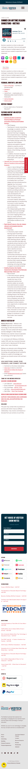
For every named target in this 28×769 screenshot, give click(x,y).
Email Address (7, 528)
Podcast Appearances (6, 745)
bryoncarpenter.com (21, 385)
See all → (3, 669)
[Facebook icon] (8, 753)
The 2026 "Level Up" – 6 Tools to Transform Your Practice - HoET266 (13, 640)
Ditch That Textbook (17, 391)
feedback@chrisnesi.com (15, 373)
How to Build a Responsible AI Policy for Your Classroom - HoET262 (12, 659)
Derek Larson (8, 101)
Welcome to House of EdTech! (14, 2)
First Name (6, 534)
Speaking (3, 741)
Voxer (6, 91)
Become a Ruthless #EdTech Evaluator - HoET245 (13, 596)
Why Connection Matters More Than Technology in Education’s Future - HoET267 (14, 634)
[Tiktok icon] (14, 753)
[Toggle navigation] (23, 8)
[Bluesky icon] (5, 753)
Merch (2, 736)
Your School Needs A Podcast (20, 735)
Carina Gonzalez (8, 99)
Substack (17, 747)
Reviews (17, 742)
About (2, 734)
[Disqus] (14, 442)
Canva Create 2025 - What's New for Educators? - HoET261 (13, 665)
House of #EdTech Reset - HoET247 (10, 587)
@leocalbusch (17, 383)
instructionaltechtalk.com (18, 389)
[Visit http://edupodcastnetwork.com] (14, 609)
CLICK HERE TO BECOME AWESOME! (9, 381)
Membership (18, 744)
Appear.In (7, 89)
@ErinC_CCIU (18, 387)
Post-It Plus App (9, 85)
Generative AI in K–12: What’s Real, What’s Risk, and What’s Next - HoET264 (14, 649)
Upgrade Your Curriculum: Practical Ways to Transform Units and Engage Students (14, 163)
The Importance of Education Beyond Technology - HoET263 (14, 591)
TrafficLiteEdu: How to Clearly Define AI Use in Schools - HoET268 (12, 629)
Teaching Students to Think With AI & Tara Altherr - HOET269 (14, 624)
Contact (17, 738)
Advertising (3, 739)
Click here (7, 368)
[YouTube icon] (11, 753)
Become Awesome (19, 740)
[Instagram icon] (2, 753)
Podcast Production (5, 743)
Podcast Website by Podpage (13, 763)
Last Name (6, 539)
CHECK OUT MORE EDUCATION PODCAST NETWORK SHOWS (13, 394)
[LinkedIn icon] (17, 753)
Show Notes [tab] (6, 67)
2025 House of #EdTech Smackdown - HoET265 (13, 644)
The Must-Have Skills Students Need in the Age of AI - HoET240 (13, 600)
